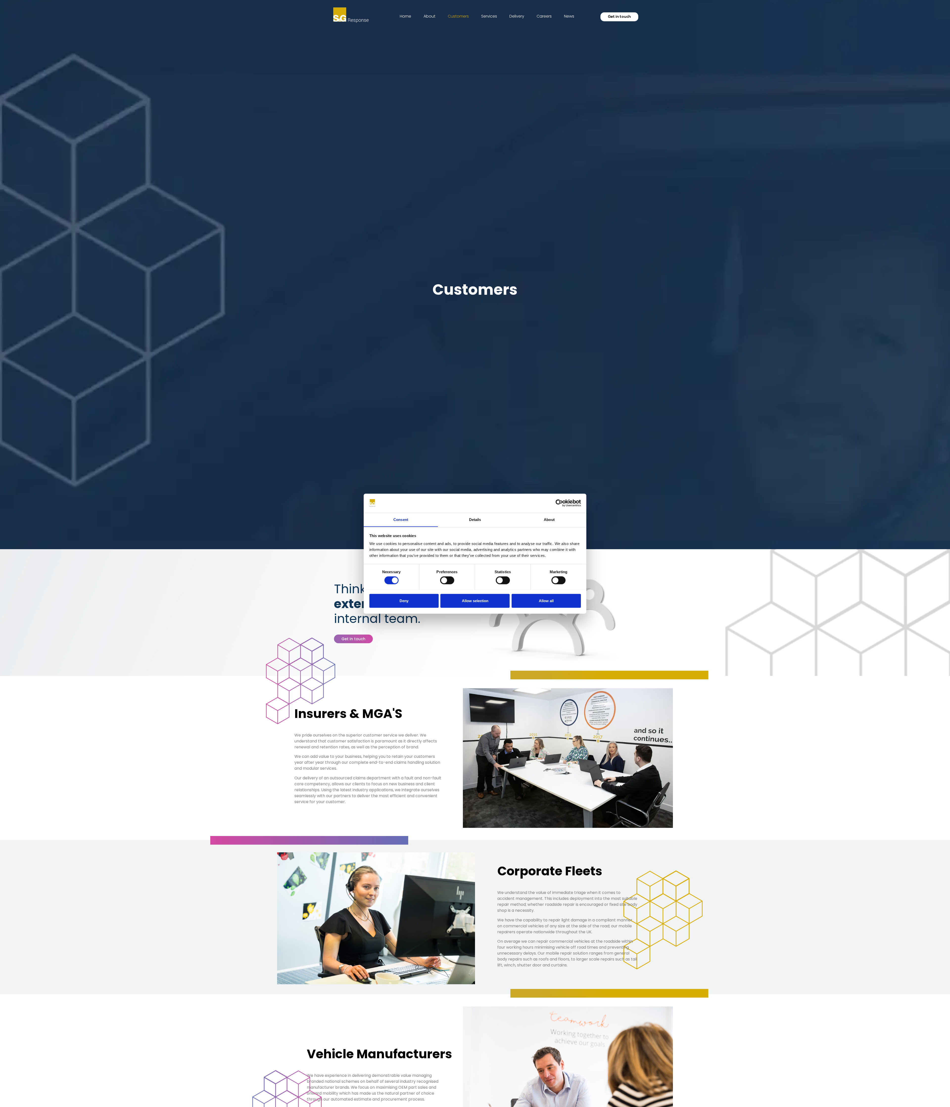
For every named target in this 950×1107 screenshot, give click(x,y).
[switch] (447, 580)
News (569, 16)
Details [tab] (475, 519)
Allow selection (475, 600)
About (429, 16)
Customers (458, 16)
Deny (404, 600)
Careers (544, 16)
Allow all (546, 600)
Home (405, 16)
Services (489, 16)
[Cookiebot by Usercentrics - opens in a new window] (559, 503)
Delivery (516, 16)
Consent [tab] (400, 519)
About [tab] (549, 519)
